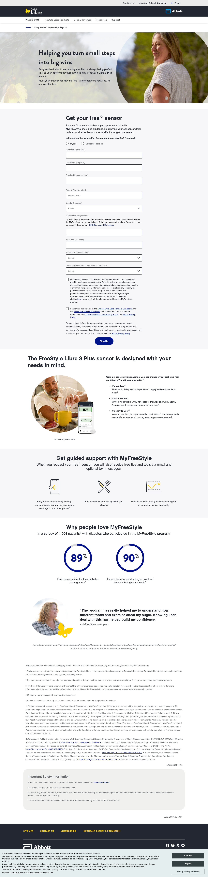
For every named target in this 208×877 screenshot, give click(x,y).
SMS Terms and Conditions (101, 225)
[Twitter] (178, 846)
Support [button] (115, 20)
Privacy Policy (34, 872)
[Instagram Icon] (172, 846)
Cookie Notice (17, 872)
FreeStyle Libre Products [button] (56, 20)
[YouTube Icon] (183, 846)
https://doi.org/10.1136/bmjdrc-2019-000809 (81, 742)
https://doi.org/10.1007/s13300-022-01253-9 (45, 749)
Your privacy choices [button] (188, 871)
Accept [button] (188, 856)
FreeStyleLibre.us (101, 782)
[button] (172, 3)
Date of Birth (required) (76, 190)
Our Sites (127, 3)
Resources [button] (101, 20)
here (79, 299)
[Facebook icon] (167, 846)
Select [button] (71, 208)
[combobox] (104, 208)
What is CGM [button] (32, 20)
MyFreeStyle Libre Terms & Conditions (115, 309)
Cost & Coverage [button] (82, 20)
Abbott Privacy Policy (120, 333)
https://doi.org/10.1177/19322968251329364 (122, 752)
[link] (28, 27)
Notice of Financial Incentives (87, 311)
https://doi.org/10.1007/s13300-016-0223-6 (98, 759)
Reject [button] (188, 863)
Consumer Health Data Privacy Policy (101, 314)
